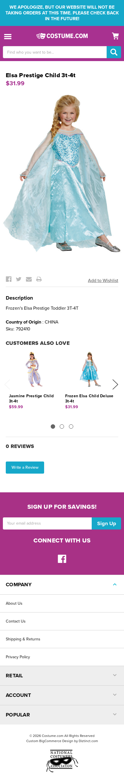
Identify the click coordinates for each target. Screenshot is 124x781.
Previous (7, 384)
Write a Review (25, 467)
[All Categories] (8, 36)
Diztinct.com (88, 741)
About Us (14, 603)
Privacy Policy (18, 657)
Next (115, 384)
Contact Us (16, 621)
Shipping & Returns (23, 639)
